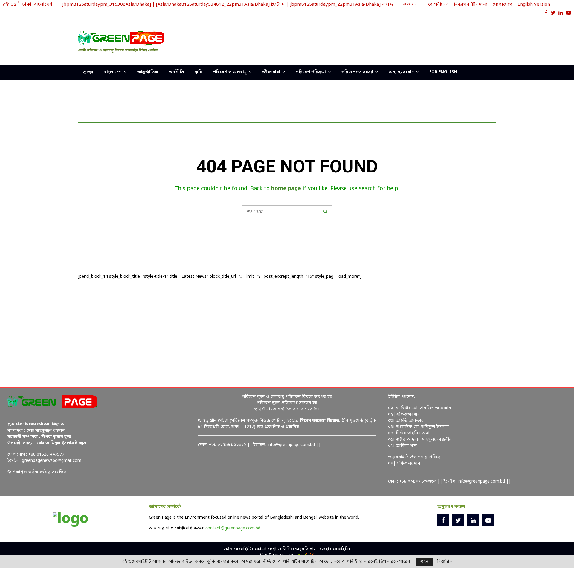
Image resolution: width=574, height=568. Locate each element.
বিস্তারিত (444, 562)
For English (443, 72)
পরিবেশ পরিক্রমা (311, 72)
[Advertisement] (387, 40)
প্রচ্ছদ (88, 72)
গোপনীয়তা (438, 4)
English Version (533, 4)
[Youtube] (488, 520)
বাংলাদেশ (113, 72)
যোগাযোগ (502, 4)
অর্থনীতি (176, 72)
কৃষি (198, 72)
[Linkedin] (473, 520)
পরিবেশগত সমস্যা (357, 72)
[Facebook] (443, 520)
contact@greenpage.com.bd (232, 528)
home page (286, 188)
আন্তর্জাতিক (147, 72)
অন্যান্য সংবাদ (401, 72)
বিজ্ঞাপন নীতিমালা (471, 4)
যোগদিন (412, 4)
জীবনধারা (271, 72)
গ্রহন (424, 561)
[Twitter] (458, 520)
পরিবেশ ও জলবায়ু (230, 72)
